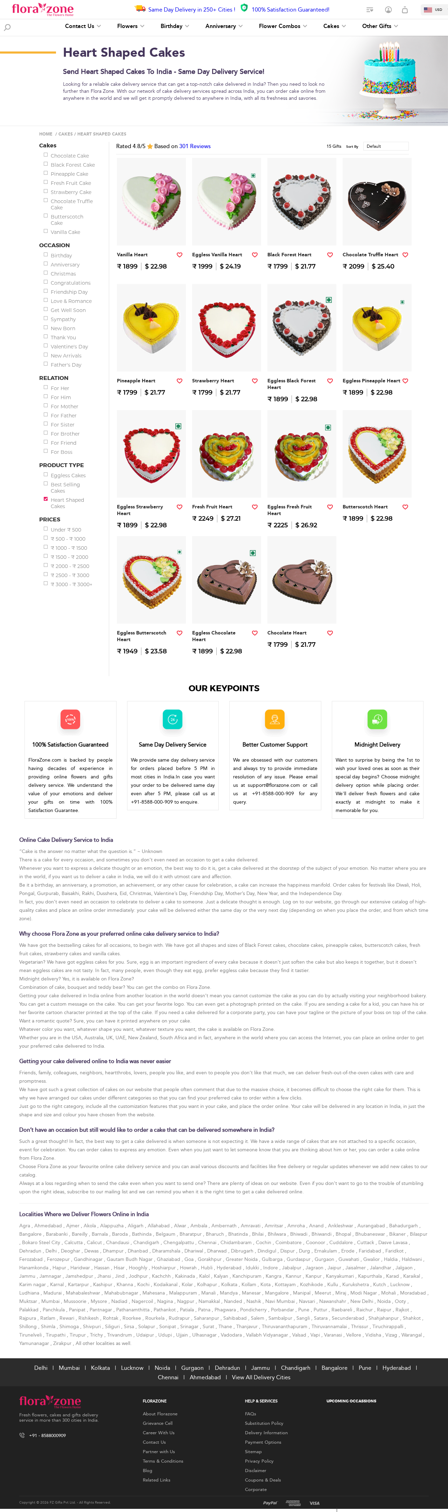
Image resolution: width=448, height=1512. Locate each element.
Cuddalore (341, 1243)
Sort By (352, 146)
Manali (209, 1293)
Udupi (165, 1335)
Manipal (302, 1293)
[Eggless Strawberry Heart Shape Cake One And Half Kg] (151, 483)
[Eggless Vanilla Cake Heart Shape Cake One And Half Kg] (226, 231)
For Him (61, 397)
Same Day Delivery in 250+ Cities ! (191, 9)
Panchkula (54, 1310)
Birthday (172, 26)
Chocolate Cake (70, 156)
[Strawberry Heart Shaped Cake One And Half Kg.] (226, 357)
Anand (317, 1226)
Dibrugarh (243, 1251)
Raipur (385, 1310)
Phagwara (226, 1310)
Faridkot (395, 1251)
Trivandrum (120, 1335)
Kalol (205, 1276)
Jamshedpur (79, 1276)
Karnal (57, 1285)
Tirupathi (56, 1335)
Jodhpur (139, 1276)
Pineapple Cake (69, 174)
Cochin (264, 1243)
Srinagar (190, 1327)
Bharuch (215, 1234)
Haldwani (412, 1259)
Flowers (128, 26)
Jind (120, 1276)
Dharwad (217, 1251)
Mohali (389, 1293)
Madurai (53, 1293)
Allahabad (159, 1226)
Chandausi (118, 1243)
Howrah (189, 1268)
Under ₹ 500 (66, 530)
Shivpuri (92, 1327)
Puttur (321, 1310)
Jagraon (315, 1268)
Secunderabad (349, 1318)
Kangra (274, 1276)
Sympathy (63, 319)
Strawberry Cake (71, 192)
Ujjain (182, 1335)
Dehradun (31, 1251)
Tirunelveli (31, 1335)
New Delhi (362, 1301)
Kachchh (162, 1276)
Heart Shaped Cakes (67, 503)
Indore (271, 1268)
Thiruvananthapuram (285, 1327)
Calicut (95, 1243)
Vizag (392, 1335)
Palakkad (29, 1310)
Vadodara (232, 1335)
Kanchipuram (247, 1276)
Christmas (63, 274)
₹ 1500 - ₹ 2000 (69, 557)
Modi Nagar (364, 1293)
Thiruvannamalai (330, 1327)
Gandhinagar (89, 1259)
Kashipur (103, 1285)
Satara (321, 1318)
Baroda (120, 1234)
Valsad (300, 1335)
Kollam (249, 1285)
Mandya (229, 1293)
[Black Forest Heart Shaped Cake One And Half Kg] (302, 231)
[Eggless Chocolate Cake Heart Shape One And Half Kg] (226, 609)
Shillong (28, 1327)
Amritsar (275, 1226)
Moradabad (413, 1293)
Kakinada (185, 1276)
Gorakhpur (210, 1259)
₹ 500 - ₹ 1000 (68, 539)
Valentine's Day (69, 347)
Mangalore (277, 1293)
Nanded (234, 1301)
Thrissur (360, 1327)
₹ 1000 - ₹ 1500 (69, 548)
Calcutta (74, 1243)
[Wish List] (370, 10)
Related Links (156, 1480)
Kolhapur (207, 1285)
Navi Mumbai (280, 1301)
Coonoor (316, 1243)
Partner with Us (159, 1452)
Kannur (294, 1276)
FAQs (250, 1414)
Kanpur (314, 1276)
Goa (189, 1259)
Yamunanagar (34, 1343)
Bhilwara (277, 1234)
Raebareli (342, 1310)
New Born (63, 328)
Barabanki (57, 1234)
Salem (258, 1318)
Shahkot (412, 1318)
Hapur (60, 1268)
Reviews (195, 146)
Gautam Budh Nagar (130, 1259)
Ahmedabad (48, 1226)
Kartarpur (79, 1285)
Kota (266, 1285)
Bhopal (344, 1234)
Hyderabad (230, 1268)
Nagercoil (143, 1301)
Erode (348, 1251)
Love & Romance (71, 301)
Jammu (28, 1276)
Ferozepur (59, 1259)
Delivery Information (266, 1433)
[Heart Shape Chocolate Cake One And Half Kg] (302, 609)
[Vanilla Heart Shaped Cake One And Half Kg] (151, 231)
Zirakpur (63, 1343)
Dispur (288, 1251)
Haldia (391, 1259)
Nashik (254, 1301)
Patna (205, 1310)
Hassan (102, 1268)
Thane (225, 1327)
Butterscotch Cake (67, 220)
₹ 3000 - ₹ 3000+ (71, 584)
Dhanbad (138, 1251)
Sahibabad (235, 1318)
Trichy (97, 1335)
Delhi (52, 1251)
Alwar (181, 1226)
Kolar (188, 1285)
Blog (147, 1471)
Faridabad (371, 1251)
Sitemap (253, 1452)
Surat (209, 1327)
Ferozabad (31, 1259)
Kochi (144, 1285)
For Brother (65, 434)
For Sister (63, 425)
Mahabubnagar (122, 1293)
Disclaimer (255, 1471)
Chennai (208, 1243)
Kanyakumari (340, 1276)
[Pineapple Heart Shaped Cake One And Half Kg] (151, 357)
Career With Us (159, 1433)
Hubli (207, 1268)
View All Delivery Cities (261, 1377)
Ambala (199, 1226)
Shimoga (69, 1327)
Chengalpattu (179, 1243)
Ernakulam (326, 1251)
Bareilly (80, 1234)
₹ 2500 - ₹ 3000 (70, 575)
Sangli (303, 1318)
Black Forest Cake (73, 165)
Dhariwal (194, 1251)
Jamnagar (51, 1276)
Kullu (333, 1285)
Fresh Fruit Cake (71, 183)
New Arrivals (66, 356)
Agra (25, 1226)
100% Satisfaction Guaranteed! (290, 9)
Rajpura (28, 1318)
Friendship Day (69, 292)
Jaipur (335, 1268)
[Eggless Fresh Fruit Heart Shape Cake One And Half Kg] (302, 483)
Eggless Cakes (68, 475)
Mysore (99, 1301)
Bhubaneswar (370, 1234)
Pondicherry (254, 1310)
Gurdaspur (299, 1259)
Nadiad (120, 1301)
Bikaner (398, 1234)
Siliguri (113, 1327)
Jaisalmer (356, 1268)
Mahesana (154, 1293)
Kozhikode (312, 1285)
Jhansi (104, 1276)
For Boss (61, 452)
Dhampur (114, 1251)
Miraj (341, 1293)
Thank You (63, 337)
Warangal (412, 1335)
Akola (90, 1226)
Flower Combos (280, 26)
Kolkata (230, 1285)
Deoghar (71, 1251)
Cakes (332, 26)
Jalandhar (381, 1268)
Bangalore (31, 1234)
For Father (64, 415)
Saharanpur (207, 1318)
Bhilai (258, 1234)
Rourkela (155, 1318)
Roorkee (132, 1318)
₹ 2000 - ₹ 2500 (70, 566)
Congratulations (71, 283)
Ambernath (224, 1226)
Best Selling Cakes (65, 487)
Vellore (354, 1335)
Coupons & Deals (263, 1480)
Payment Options (263, 1442)
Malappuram (183, 1293)
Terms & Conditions (163, 1461)
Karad (393, 1276)
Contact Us (80, 26)
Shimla (49, 1327)
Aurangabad (371, 1226)
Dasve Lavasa (393, 1243)
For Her (60, 388)
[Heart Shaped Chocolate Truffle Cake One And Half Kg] (377, 231)
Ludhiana (30, 1293)
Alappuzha (112, 1226)
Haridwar (80, 1268)
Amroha (296, 1226)
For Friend (63, 443)
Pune (304, 1310)
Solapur (147, 1327)
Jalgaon (405, 1268)
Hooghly (139, 1268)
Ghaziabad (169, 1259)
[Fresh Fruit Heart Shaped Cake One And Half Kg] (226, 483)
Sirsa (129, 1327)
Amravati (251, 1226)
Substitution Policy (264, 1423)
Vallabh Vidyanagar (267, 1335)
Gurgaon (325, 1259)
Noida (384, 1301)
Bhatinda (238, 1234)
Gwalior (372, 1259)
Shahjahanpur (384, 1318)
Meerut (323, 1293)
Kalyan (222, 1276)
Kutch (380, 1285)
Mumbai (51, 1301)
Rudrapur (180, 1318)
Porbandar (283, 1310)
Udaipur (145, 1335)
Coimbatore (289, 1243)
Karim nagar (33, 1285)
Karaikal (412, 1276)
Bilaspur (418, 1234)
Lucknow (400, 1285)
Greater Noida (242, 1259)
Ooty (401, 1301)
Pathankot (165, 1310)
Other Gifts (377, 26)
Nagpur (186, 1301)
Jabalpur (292, 1268)
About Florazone (160, 1414)
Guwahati (349, 1259)
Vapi (315, 1335)
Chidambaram (236, 1243)
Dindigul (268, 1251)
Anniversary (221, 26)
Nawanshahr (333, 1301)
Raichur (365, 1310)
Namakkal (209, 1301)
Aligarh (136, 1226)
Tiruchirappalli (388, 1327)
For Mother (64, 406)
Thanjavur (247, 1327)
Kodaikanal (166, 1285)
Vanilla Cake (65, 232)
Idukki (253, 1268)
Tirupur (78, 1335)
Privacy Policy (259, 1461)
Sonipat (168, 1327)
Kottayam (286, 1285)
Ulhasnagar (205, 1335)
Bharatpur (191, 1234)
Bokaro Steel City (42, 1243)
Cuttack (366, 1243)
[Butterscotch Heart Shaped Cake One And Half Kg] (377, 483)
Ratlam (48, 1318)
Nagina (165, 1301)
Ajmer (73, 1226)
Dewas (92, 1251)
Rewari (67, 1318)
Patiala (187, 1310)
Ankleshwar (341, 1226)
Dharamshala (167, 1251)
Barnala (100, 1234)
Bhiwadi (299, 1234)
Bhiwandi (322, 1234)
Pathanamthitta (133, 1310)
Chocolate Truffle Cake (72, 204)
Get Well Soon (68, 310)
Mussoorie (76, 1301)
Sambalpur (281, 1318)
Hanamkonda (34, 1268)
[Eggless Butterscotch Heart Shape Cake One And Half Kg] (151, 609)
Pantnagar (101, 1310)
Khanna (125, 1285)
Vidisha (374, 1335)
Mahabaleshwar (84, 1293)
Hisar (120, 1268)
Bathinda (142, 1234)
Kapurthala (370, 1276)
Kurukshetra (356, 1285)
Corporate (256, 1489)
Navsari (307, 1301)
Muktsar (28, 1301)
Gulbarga (273, 1259)
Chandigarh (147, 1243)
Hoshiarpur (164, 1268)
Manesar (252, 1293)
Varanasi (333, 1335)
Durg (305, 1251)
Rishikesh (89, 1318)
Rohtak (111, 1318)
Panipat (78, 1310)
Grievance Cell (158, 1423)
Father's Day (66, 365)
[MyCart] (405, 10)
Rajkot (403, 1310)
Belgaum (166, 1234)
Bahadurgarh (404, 1226)
